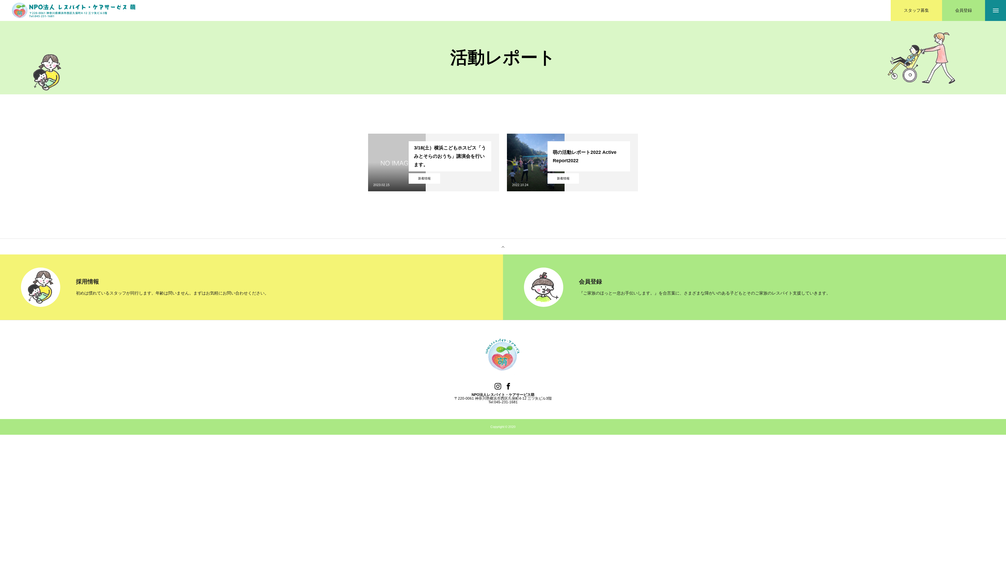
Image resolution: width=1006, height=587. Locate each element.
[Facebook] (508, 386)
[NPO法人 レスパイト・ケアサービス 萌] (74, 10)
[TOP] (503, 246)
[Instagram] (498, 386)
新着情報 (424, 178)
